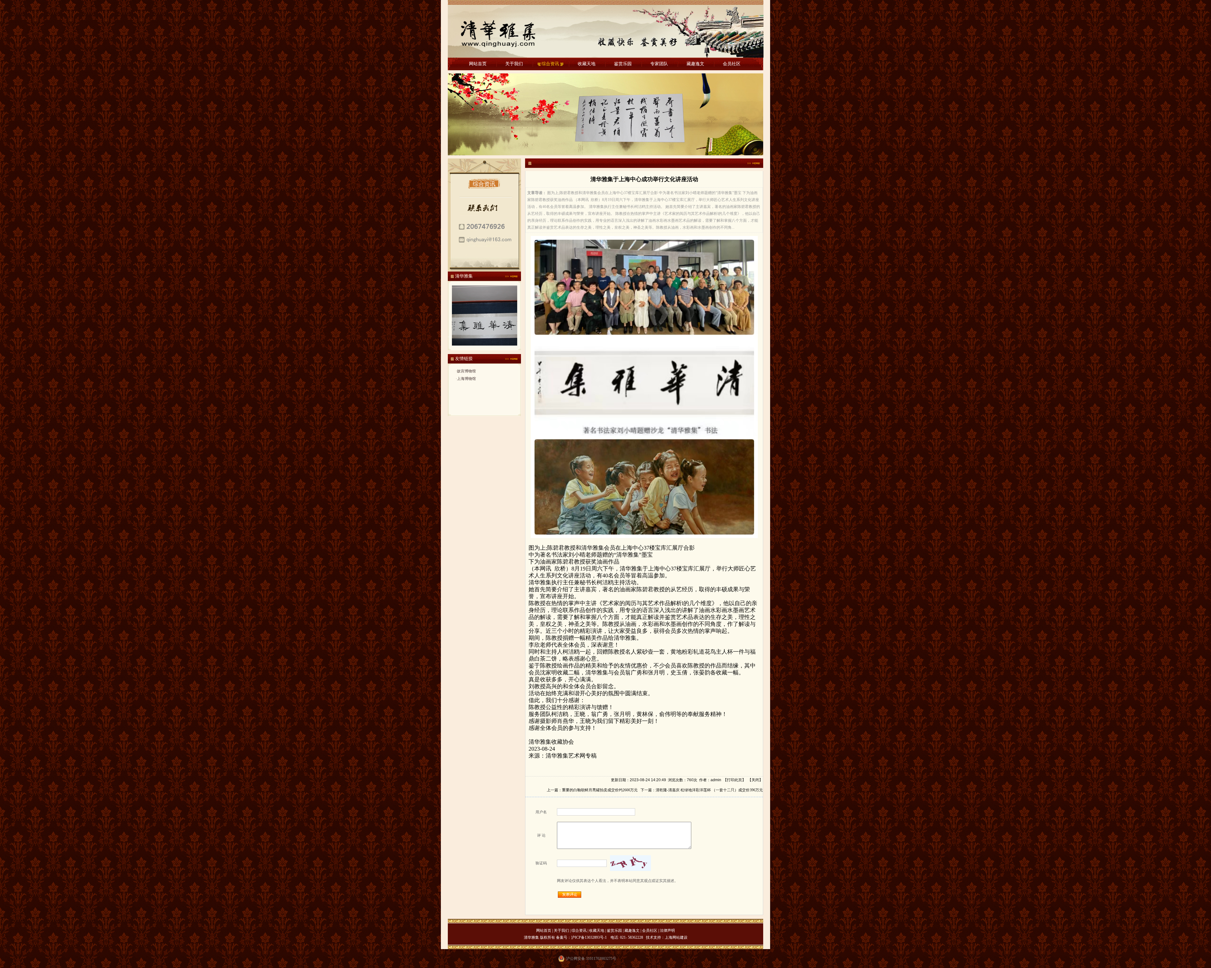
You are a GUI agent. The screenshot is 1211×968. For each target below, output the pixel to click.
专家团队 (659, 63)
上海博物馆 (466, 378)
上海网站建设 (676, 937)
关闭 (755, 780)
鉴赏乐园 (623, 63)
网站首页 (478, 63)
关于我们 (514, 63)
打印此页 (734, 780)
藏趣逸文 (695, 63)
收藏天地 (586, 63)
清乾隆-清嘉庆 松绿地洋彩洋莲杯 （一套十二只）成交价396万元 (709, 790)
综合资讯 (550, 63)
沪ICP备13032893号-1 (589, 937)
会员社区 (731, 63)
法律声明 (667, 930)
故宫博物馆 (466, 371)
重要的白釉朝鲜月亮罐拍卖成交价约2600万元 (600, 790)
